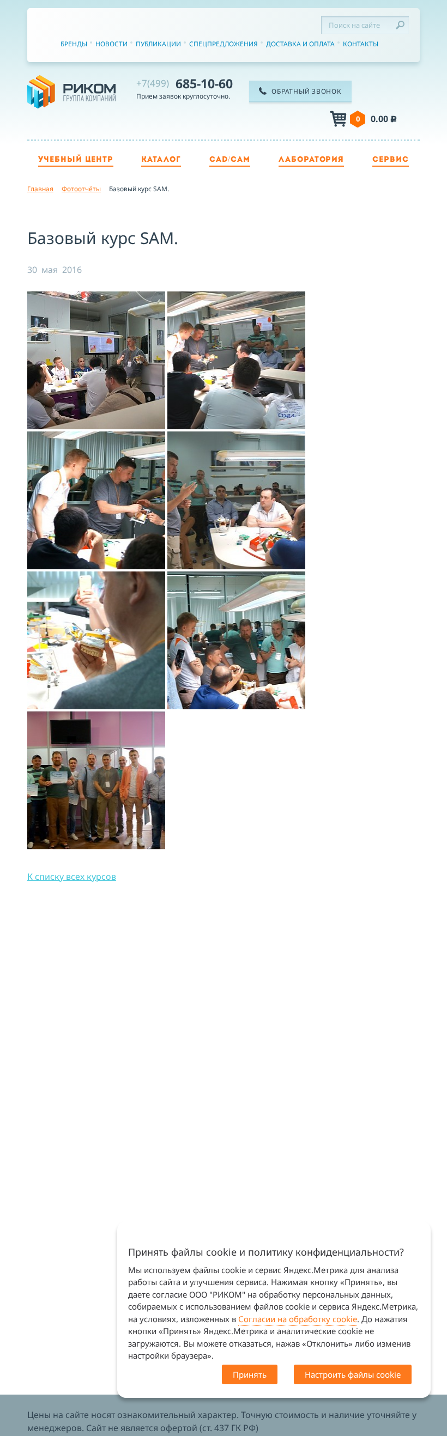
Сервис (390, 160)
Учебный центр (75, 160)
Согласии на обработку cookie (297, 1318)
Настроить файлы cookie (353, 1374)
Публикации (158, 43)
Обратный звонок (306, 91)
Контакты (360, 43)
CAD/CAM (229, 160)
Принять (250, 1374)
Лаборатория (312, 160)
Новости (111, 43)
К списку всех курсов (71, 877)
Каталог (161, 160)
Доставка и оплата (300, 43)
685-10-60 (184, 83)
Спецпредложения (223, 43)
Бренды (74, 43)
